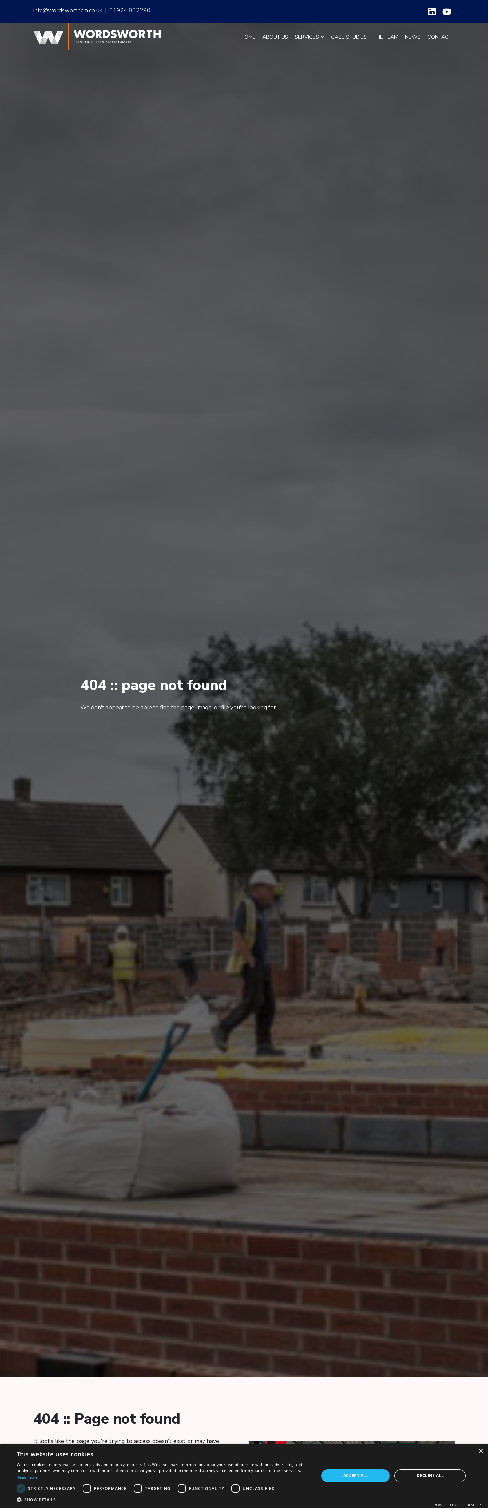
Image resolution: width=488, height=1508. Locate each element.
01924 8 (120, 10)
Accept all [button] (355, 1475)
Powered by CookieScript (458, 1504)
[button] (163, 1499)
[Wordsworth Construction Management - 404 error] (100, 36)
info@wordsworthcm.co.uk (67, 10)
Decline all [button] (430, 1475)
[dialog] (244, 1476)
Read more (27, 1477)
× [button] (480, 1451)
